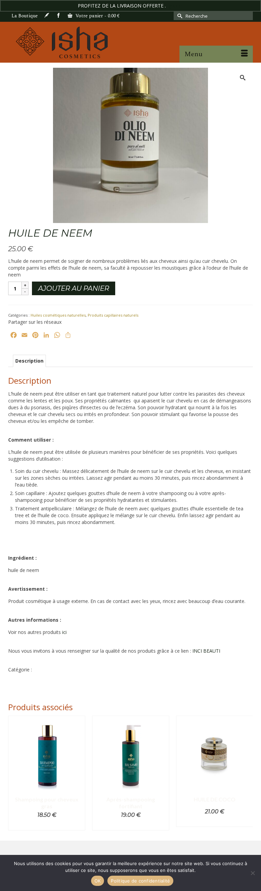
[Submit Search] (179, 16)
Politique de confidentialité (140, 881)
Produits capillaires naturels (113, 315)
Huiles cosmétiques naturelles (58, 315)
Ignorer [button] (175, 5)
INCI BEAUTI (206, 651)
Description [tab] (29, 360)
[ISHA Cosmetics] (130, 42)
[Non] (252, 873)
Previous (14, 773)
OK (97, 881)
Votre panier (97, 15)
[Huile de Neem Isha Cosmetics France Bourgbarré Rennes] (130, 145)
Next (247, 773)
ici (64, 632)
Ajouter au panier (73, 288)
